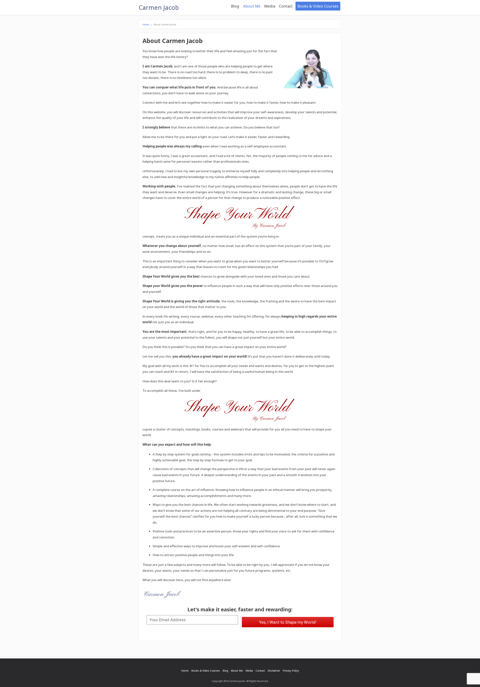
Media (269, 6)
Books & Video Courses (317, 6)
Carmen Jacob (159, 7)
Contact (286, 6)
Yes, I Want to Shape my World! (287, 622)
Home (147, 24)
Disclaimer (274, 670)
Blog (235, 6)
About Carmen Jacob (165, 24)
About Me (251, 6)
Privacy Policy (291, 670)
